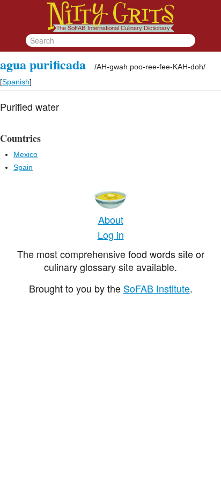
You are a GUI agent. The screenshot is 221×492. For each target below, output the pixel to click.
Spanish (16, 81)
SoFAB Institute (156, 288)
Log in (111, 234)
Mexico (25, 154)
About (110, 219)
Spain (23, 167)
